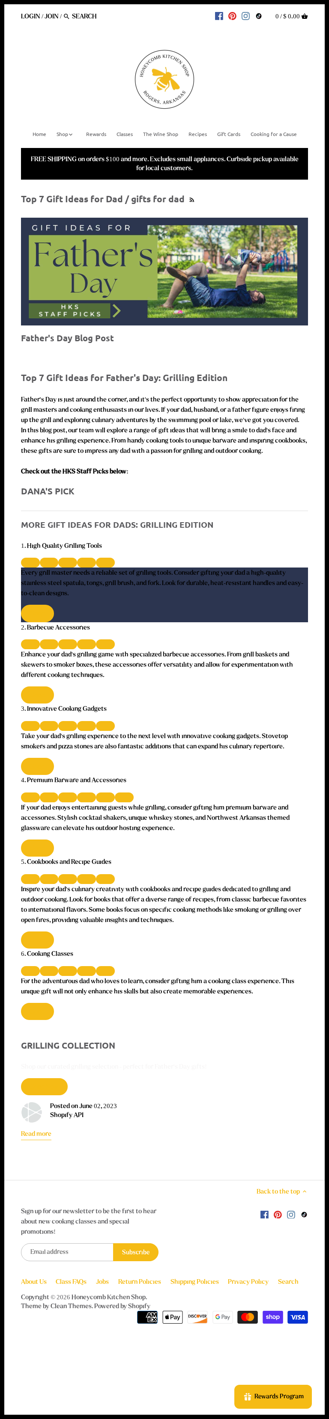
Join (52, 16)
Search (288, 1281)
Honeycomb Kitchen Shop (109, 1297)
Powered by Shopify (122, 1306)
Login (30, 16)
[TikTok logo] (259, 16)
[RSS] (191, 198)
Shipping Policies (194, 1281)
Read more (36, 1133)
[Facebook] (219, 16)
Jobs (102, 1281)
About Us (34, 1281)
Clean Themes (71, 1306)
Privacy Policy (248, 1281)
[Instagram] (246, 16)
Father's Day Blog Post (67, 337)
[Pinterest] (232, 16)
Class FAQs (71, 1281)
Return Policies (139, 1281)
